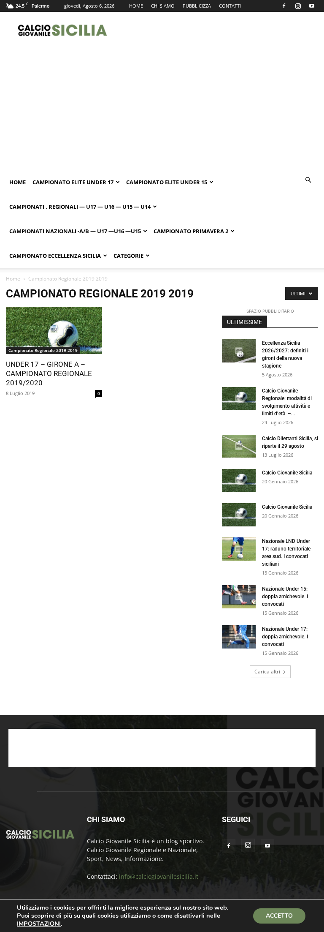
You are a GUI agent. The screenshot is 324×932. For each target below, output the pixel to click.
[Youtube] (311, 6)
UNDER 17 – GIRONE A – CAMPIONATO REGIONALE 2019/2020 (49, 373)
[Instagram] (298, 6)
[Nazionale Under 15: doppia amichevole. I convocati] (239, 596)
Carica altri (267, 671)
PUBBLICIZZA (197, 6)
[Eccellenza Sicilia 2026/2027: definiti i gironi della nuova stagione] (239, 350)
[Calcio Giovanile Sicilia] (239, 480)
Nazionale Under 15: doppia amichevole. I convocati (285, 596)
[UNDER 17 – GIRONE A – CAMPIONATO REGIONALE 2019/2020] (54, 330)
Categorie (128, 255)
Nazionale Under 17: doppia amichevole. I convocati (285, 636)
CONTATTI (230, 6)
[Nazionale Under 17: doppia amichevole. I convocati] (239, 637)
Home (17, 182)
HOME (136, 6)
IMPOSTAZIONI (39, 923)
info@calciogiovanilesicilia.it (158, 876)
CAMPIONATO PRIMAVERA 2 (191, 231)
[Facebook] (284, 6)
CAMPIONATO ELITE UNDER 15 (166, 182)
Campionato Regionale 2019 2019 (43, 350)
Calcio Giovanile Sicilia (287, 473)
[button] (308, 180)
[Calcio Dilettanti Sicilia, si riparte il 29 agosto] (239, 446)
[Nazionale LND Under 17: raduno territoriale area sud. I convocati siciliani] (239, 549)
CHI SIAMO (163, 6)
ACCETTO (279, 916)
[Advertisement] (219, 30)
